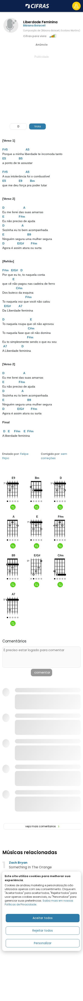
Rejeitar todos (42, 930)
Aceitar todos (43, 918)
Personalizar (43, 943)
